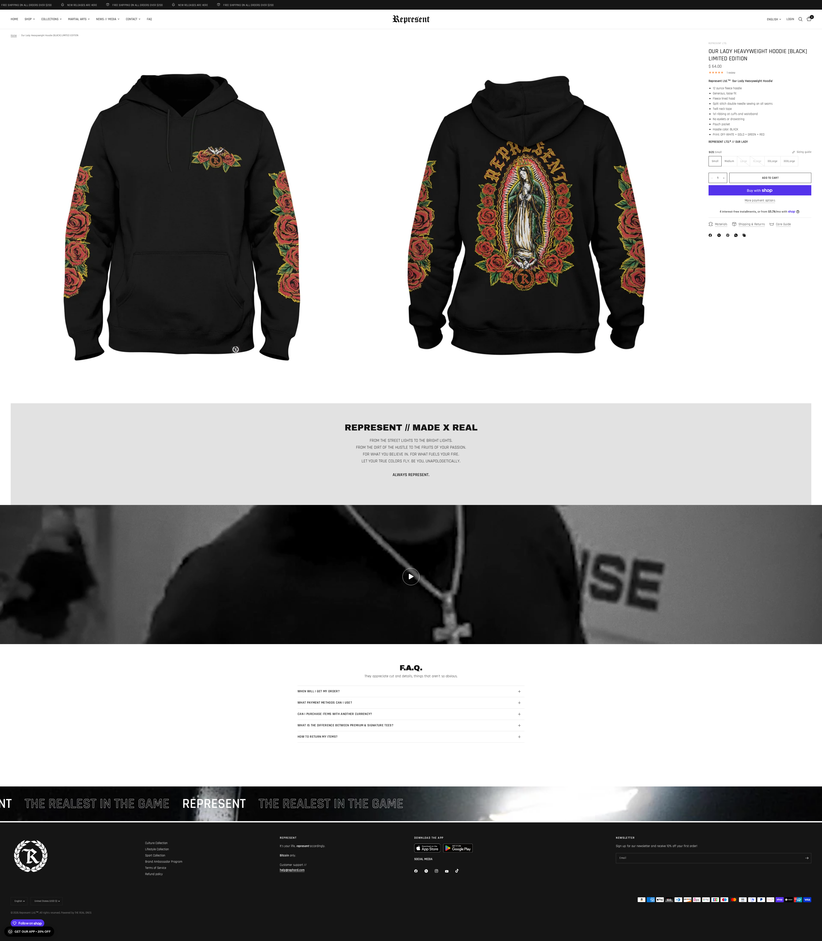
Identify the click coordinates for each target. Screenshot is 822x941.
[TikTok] (460, 870)
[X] (719, 235)
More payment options (760, 200)
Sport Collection (155, 855)
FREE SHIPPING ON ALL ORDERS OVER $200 (101, 5)
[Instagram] (439, 871)
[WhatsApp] (736, 235)
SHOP (28, 19)
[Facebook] (711, 235)
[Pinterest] (728, 235)
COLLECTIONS (49, 19)
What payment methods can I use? (325, 702)
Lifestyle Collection (157, 849)
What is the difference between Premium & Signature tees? (345, 725)
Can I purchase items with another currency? (335, 714)
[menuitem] (16, 19)
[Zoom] (344, 51)
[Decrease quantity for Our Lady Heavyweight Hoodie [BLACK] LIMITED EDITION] (712, 178)
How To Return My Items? (318, 736)
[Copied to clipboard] (745, 235)
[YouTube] (449, 871)
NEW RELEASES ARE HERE (45, 5)
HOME (14, 19)
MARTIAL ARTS (77, 19)
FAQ (149, 19)
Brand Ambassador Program (163, 862)
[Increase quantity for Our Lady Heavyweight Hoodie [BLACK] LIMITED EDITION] (724, 178)
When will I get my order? (319, 691)
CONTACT (131, 19)
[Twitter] (429, 871)
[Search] (800, 19)
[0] (808, 19)
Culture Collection (156, 843)
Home (14, 35)
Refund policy (154, 874)
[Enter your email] (807, 858)
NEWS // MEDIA (106, 19)
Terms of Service (155, 868)
